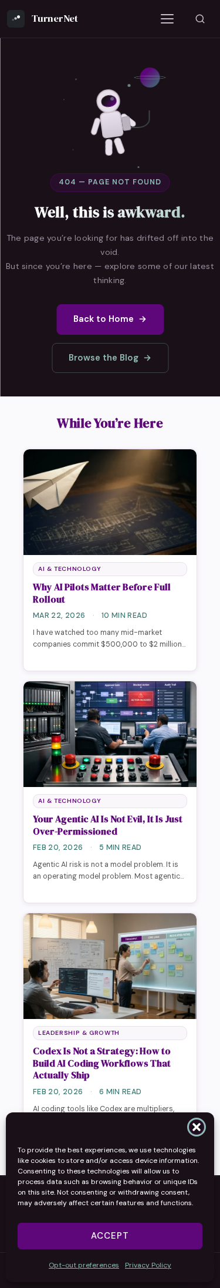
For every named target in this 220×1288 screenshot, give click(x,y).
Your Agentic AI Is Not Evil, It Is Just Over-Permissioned (107, 825)
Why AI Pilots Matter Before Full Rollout (102, 593)
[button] (196, 1127)
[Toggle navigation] (167, 19)
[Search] (200, 19)
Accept (110, 1236)
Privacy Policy (148, 1265)
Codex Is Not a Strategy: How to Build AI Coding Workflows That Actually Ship (102, 1063)
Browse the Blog (110, 358)
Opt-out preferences (84, 1265)
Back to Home (110, 319)
